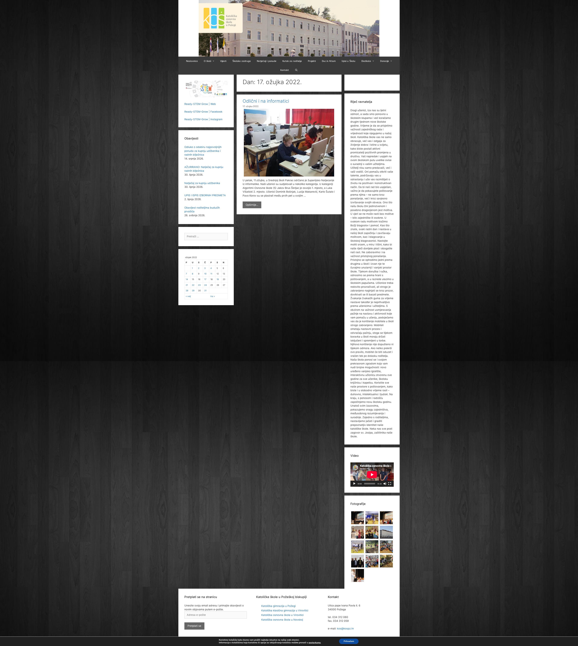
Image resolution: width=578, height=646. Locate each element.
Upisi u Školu (348, 61)
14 (187, 279)
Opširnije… (253, 205)
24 (205, 285)
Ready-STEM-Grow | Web (200, 103)
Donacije (384, 61)
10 (205, 274)
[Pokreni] (354, 483)
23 (199, 285)
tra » (212, 296)
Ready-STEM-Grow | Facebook (203, 111)
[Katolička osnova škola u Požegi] (289, 28)
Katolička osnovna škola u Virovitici (282, 615)
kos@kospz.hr (345, 628)
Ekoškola (366, 61)
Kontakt (284, 70)
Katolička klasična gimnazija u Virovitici (284, 610)
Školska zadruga (241, 61)
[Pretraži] (296, 70)
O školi (207, 61)
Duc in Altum (329, 61)
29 (193, 290)
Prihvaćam (349, 641)
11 (211, 274)
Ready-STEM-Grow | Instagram (203, 119)
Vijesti (223, 61)
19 (218, 279)
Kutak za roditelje (292, 61)
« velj (188, 296)
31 (205, 290)
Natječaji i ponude (266, 61)
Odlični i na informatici (266, 101)
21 (187, 285)
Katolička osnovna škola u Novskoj (282, 619)
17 (205, 279)
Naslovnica (192, 61)
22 (193, 285)
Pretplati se (194, 625)
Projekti (312, 61)
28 (187, 290)
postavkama (315, 642)
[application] (372, 474)
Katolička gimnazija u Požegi (278, 605)
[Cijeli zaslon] (389, 483)
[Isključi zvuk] (384, 483)
